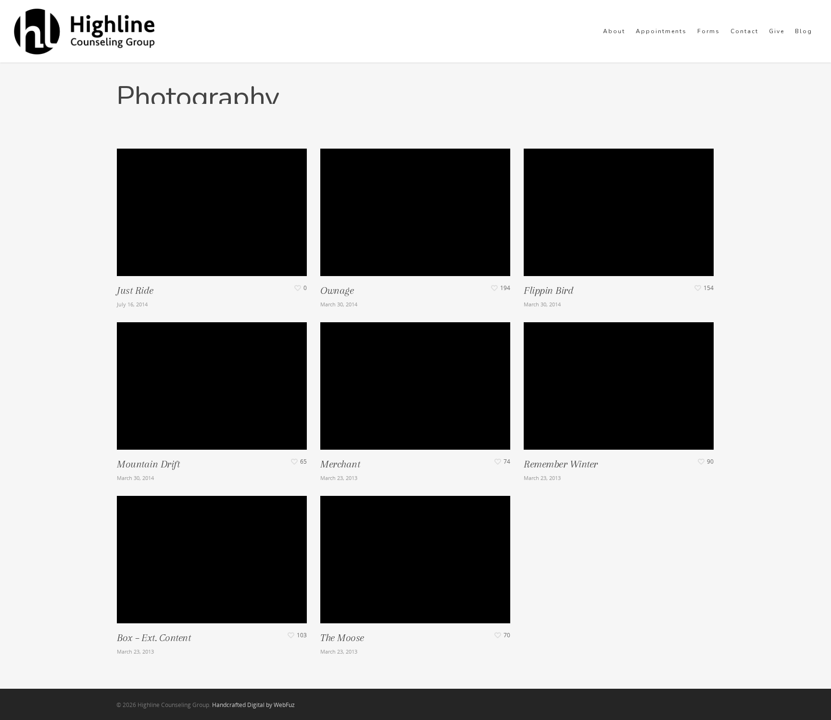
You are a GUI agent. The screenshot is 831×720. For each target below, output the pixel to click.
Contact (744, 31)
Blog (803, 31)
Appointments (661, 31)
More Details (211, 205)
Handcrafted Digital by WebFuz (253, 705)
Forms (708, 31)
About (614, 31)
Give (776, 31)
